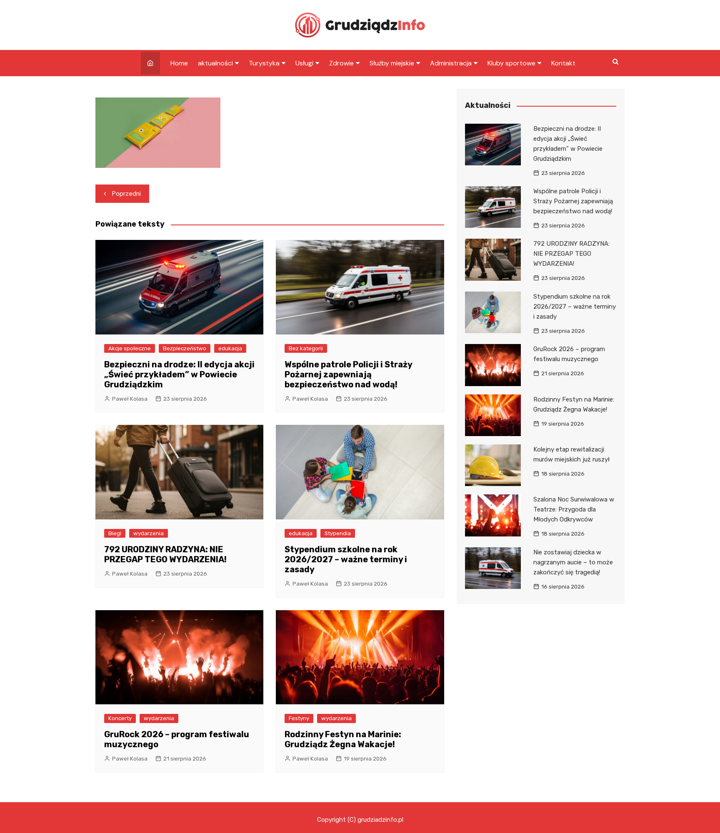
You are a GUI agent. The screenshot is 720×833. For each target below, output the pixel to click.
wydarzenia (148, 533)
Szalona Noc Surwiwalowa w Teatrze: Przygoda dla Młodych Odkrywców (573, 509)
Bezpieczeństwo (184, 348)
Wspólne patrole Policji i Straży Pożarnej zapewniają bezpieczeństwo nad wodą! (348, 374)
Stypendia (338, 533)
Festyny (299, 718)
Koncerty (120, 718)
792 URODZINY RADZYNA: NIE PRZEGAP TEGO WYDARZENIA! (165, 554)
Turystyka (264, 63)
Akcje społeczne (129, 348)
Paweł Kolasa (130, 399)
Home (179, 63)
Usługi (304, 63)
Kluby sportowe (511, 63)
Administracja (451, 63)
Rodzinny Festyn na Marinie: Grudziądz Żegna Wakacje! (343, 739)
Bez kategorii (306, 348)
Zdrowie (341, 63)
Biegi (114, 533)
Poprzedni (126, 194)
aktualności (215, 63)
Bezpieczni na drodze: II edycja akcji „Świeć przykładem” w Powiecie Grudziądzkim (179, 374)
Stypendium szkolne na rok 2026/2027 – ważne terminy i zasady (346, 559)
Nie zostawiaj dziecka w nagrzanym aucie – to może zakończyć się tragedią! (573, 562)
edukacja (230, 348)
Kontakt (563, 63)
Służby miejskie (392, 63)
